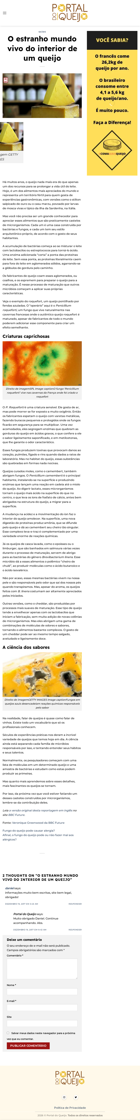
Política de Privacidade (70, 1107)
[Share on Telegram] (64, 859)
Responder (75, 904)
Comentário (15, 955)
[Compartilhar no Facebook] (27, 859)
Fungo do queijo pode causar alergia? (29, 830)
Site (9, 1016)
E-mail (11, 1001)
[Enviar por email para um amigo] (39, 859)
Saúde (42, 32)
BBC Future (16, 815)
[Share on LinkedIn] (51, 859)
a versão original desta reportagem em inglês (40, 810)
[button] (5, 13)
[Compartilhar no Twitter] (33, 859)
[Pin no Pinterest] (45, 859)
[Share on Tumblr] (57, 859)
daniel (9, 888)
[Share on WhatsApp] (20, 859)
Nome (11, 985)
